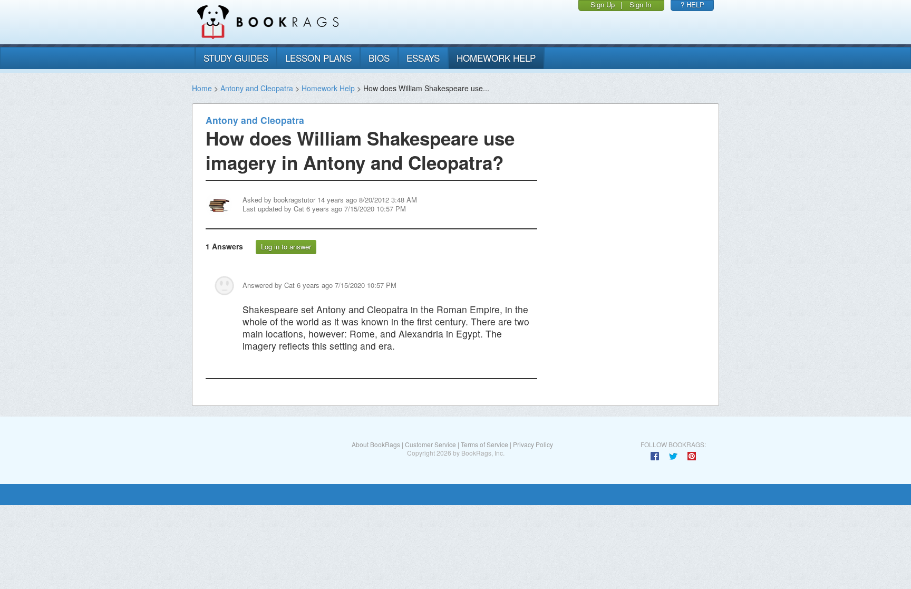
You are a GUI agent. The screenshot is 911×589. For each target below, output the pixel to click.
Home (202, 88)
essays (423, 57)
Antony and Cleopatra (256, 88)
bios (379, 57)
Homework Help (328, 88)
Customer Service (430, 444)
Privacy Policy (533, 444)
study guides (235, 57)
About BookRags (376, 444)
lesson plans (318, 57)
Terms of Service (484, 444)
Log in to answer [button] (286, 247)
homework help (496, 57)
